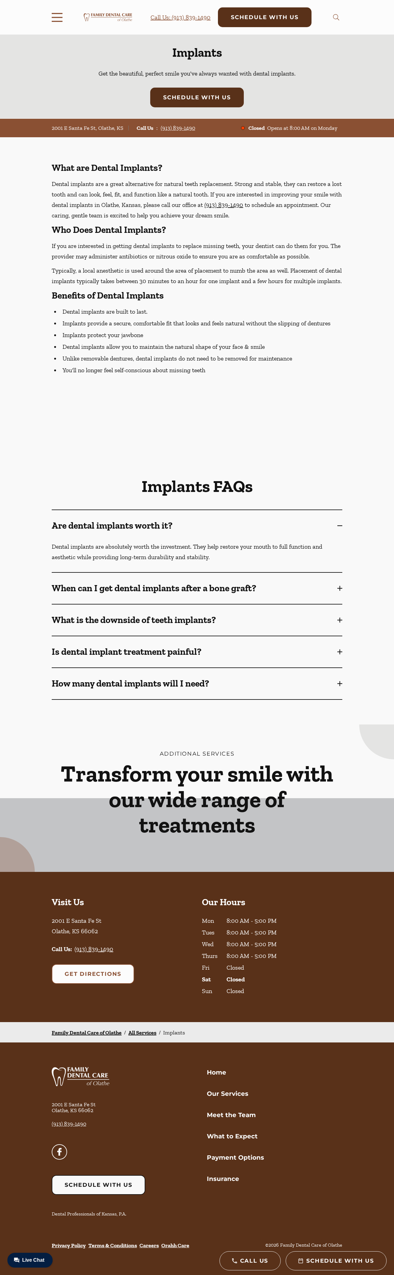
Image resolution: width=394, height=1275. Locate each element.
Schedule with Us (265, 17)
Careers (149, 1245)
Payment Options (235, 1157)
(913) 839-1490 (178, 128)
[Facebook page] (59, 1152)
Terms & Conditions (112, 1245)
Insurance (223, 1178)
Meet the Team (231, 1115)
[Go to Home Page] (108, 17)
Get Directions (93, 974)
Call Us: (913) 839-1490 (181, 17)
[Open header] (58, 17)
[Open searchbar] (336, 17)
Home (216, 1072)
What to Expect (232, 1136)
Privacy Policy (69, 1245)
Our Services (227, 1093)
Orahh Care (175, 1245)
